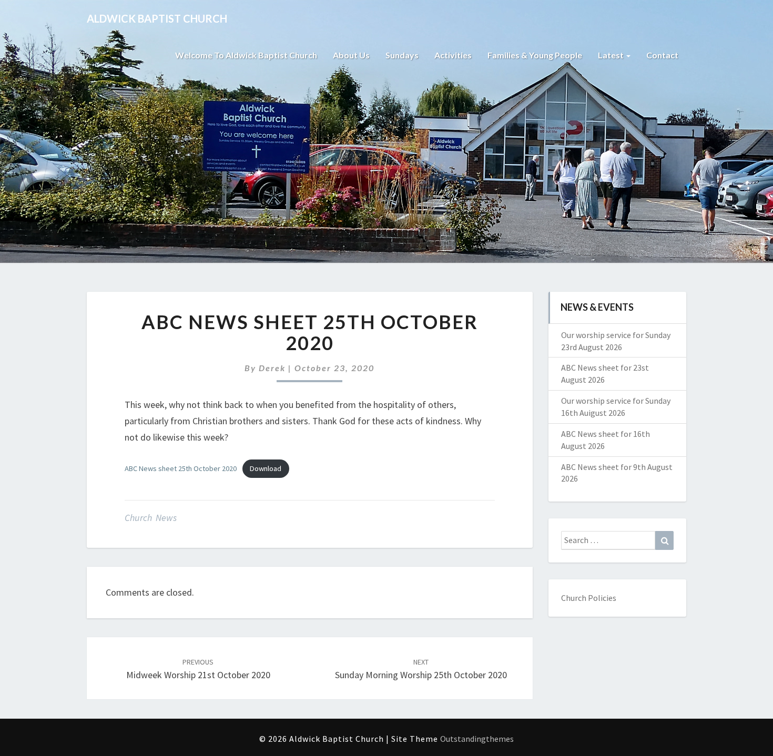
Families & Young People (534, 55)
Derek (272, 368)
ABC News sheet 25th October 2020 (181, 468)
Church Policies (588, 597)
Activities (453, 55)
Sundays (402, 55)
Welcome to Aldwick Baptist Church (246, 55)
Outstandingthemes (477, 738)
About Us (351, 55)
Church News (151, 518)
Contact (662, 55)
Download (265, 468)
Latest (611, 55)
